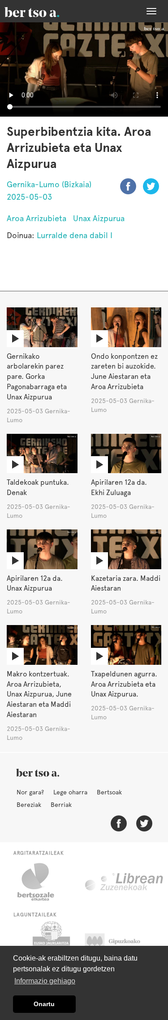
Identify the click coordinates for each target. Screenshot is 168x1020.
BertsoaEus (45, 11)
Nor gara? (30, 792)
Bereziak (29, 804)
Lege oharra (70, 792)
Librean (124, 882)
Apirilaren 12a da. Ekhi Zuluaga (119, 487)
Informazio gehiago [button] (44, 981)
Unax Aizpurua (99, 218)
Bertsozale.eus (41, 882)
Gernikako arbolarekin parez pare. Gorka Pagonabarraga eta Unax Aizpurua (37, 376)
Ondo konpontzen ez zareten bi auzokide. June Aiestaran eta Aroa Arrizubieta (124, 371)
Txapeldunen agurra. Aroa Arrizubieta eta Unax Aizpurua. (124, 684)
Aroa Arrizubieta (36, 218)
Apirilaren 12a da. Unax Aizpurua (35, 583)
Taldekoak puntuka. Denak (38, 487)
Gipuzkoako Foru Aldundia (121, 943)
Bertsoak (109, 792)
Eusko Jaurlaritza (50, 943)
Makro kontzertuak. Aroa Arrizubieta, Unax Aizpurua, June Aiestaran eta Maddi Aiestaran (39, 694)
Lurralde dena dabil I (74, 235)
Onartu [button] (44, 1003)
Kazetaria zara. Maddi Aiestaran (125, 583)
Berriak (61, 804)
